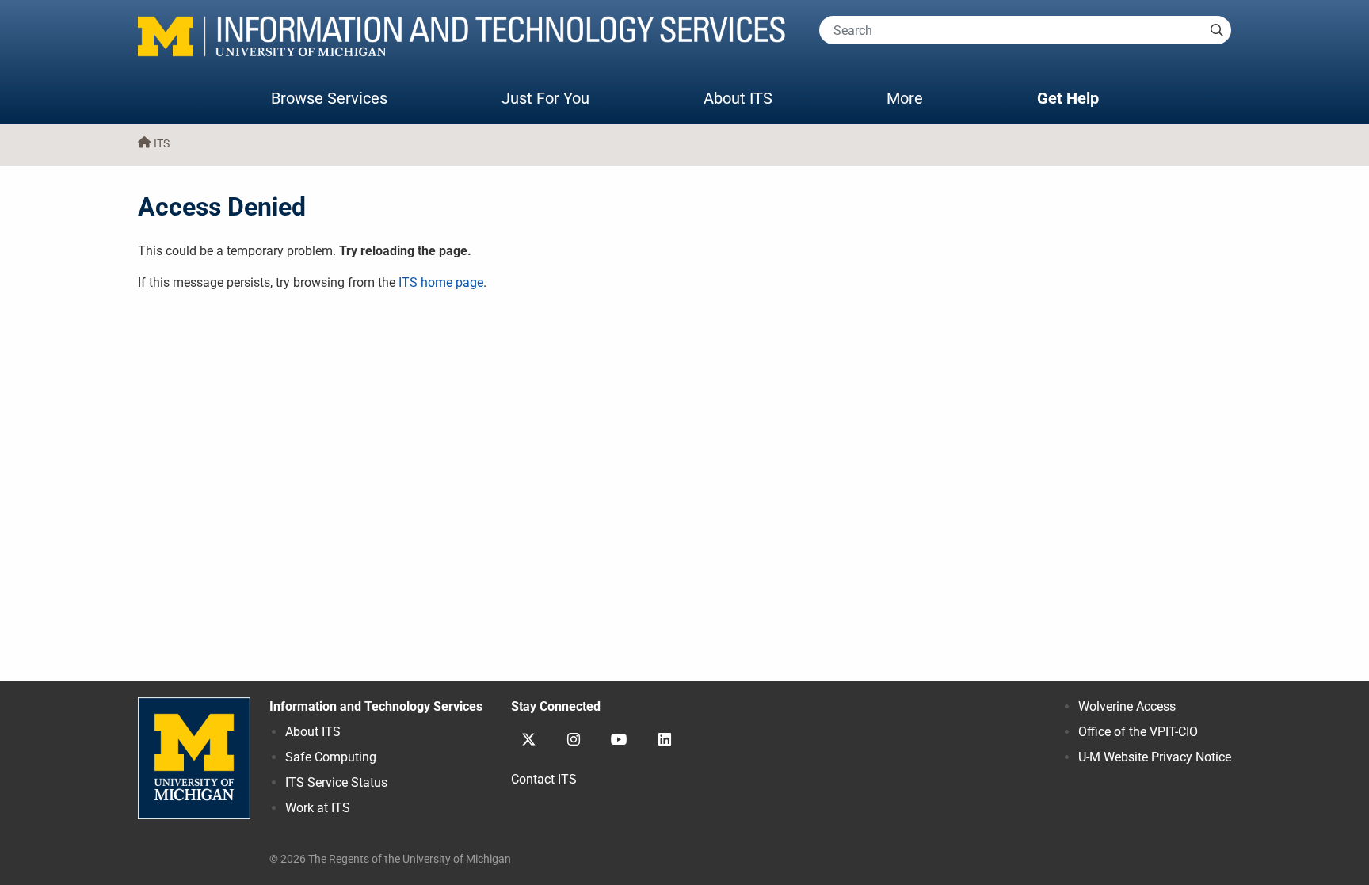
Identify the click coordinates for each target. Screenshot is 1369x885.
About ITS (738, 98)
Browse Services (329, 98)
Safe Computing (330, 757)
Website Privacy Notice (1154, 757)
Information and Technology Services (375, 706)
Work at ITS (317, 807)
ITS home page (440, 282)
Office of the (1138, 731)
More (921, 98)
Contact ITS (544, 779)
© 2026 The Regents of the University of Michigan (390, 859)
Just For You (545, 98)
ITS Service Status (336, 782)
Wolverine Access (1127, 706)
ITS (162, 144)
